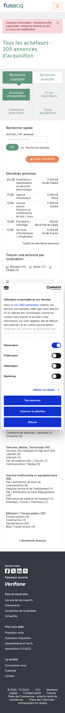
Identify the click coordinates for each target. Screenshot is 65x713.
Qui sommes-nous (15, 665)
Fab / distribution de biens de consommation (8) (23, 484)
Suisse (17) (39, 267)
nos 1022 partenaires (27, 304)
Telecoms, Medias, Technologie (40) (28, 447)
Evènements (12, 605)
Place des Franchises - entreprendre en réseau (37, 701)
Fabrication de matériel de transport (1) (29, 499)
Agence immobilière (23, 196)
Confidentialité (32, 693)
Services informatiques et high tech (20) (30, 451)
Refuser (32, 422)
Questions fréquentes (18, 638)
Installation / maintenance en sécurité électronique (24, 185)
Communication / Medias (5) (23, 464)
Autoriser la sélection (32, 411)
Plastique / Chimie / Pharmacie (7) (27, 502)
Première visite (14, 633)
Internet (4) (13, 457)
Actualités (11, 616)
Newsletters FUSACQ (18, 649)
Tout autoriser (32, 400)
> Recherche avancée (32, 541)
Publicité (10, 671)
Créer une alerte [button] (43, 159)
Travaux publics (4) (17, 517)
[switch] (56, 355)
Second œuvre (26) (17, 523)
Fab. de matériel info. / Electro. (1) (27, 461)
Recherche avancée (37, 148)
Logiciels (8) (13, 454)
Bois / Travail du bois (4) (20, 527)
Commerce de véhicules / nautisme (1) (29, 433)
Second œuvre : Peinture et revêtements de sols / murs (24, 210)
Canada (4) (12, 270)
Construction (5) (16, 520)
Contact (10, 676)
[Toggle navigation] (57, 5)
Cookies (51, 693)
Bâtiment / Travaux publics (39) (26, 513)
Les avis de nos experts (19, 600)
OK (12, 147)
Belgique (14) (18, 267)
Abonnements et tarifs (19, 643)
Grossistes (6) (14, 436)
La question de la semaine (20, 611)
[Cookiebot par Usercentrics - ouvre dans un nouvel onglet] (46, 288)
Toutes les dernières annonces (40, 243)
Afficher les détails (44, 389)
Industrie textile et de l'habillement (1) (29, 489)
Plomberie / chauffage (23, 223)
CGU (37, 690)
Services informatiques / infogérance (24, 233)
